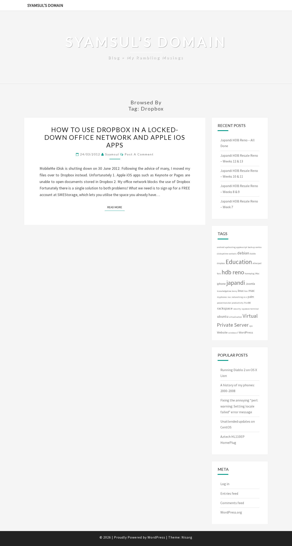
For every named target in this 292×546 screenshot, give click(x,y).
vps (251, 326)
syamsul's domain (45, 5)
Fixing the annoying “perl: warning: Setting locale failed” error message (239, 406)
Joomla (250, 284)
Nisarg (186, 537)
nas (229, 297)
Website (222, 332)
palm (251, 297)
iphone (221, 284)
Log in (224, 484)
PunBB (247, 302)
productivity (237, 302)
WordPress (246, 332)
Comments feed (232, 503)
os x (245, 297)
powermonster (224, 302)
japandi (235, 282)
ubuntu (222, 316)
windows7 (233, 332)
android (220, 247)
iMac (257, 273)
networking (237, 297)
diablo (253, 253)
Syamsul (112, 154)
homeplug (249, 273)
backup (251, 247)
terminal (254, 308)
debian (243, 253)
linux (240, 291)
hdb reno (233, 272)
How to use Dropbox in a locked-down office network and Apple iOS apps (114, 137)
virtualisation (235, 317)
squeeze (246, 308)
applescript (241, 247)
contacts (233, 253)
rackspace (225, 308)
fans (219, 273)
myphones (222, 297)
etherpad (257, 263)
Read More (116, 207)
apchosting (230, 247)
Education (239, 262)
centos (258, 247)
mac (251, 290)
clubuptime (222, 253)
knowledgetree (224, 291)
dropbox (221, 263)
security (237, 308)
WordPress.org (231, 512)
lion (246, 291)
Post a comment (139, 154)
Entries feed (229, 493)
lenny (234, 291)
